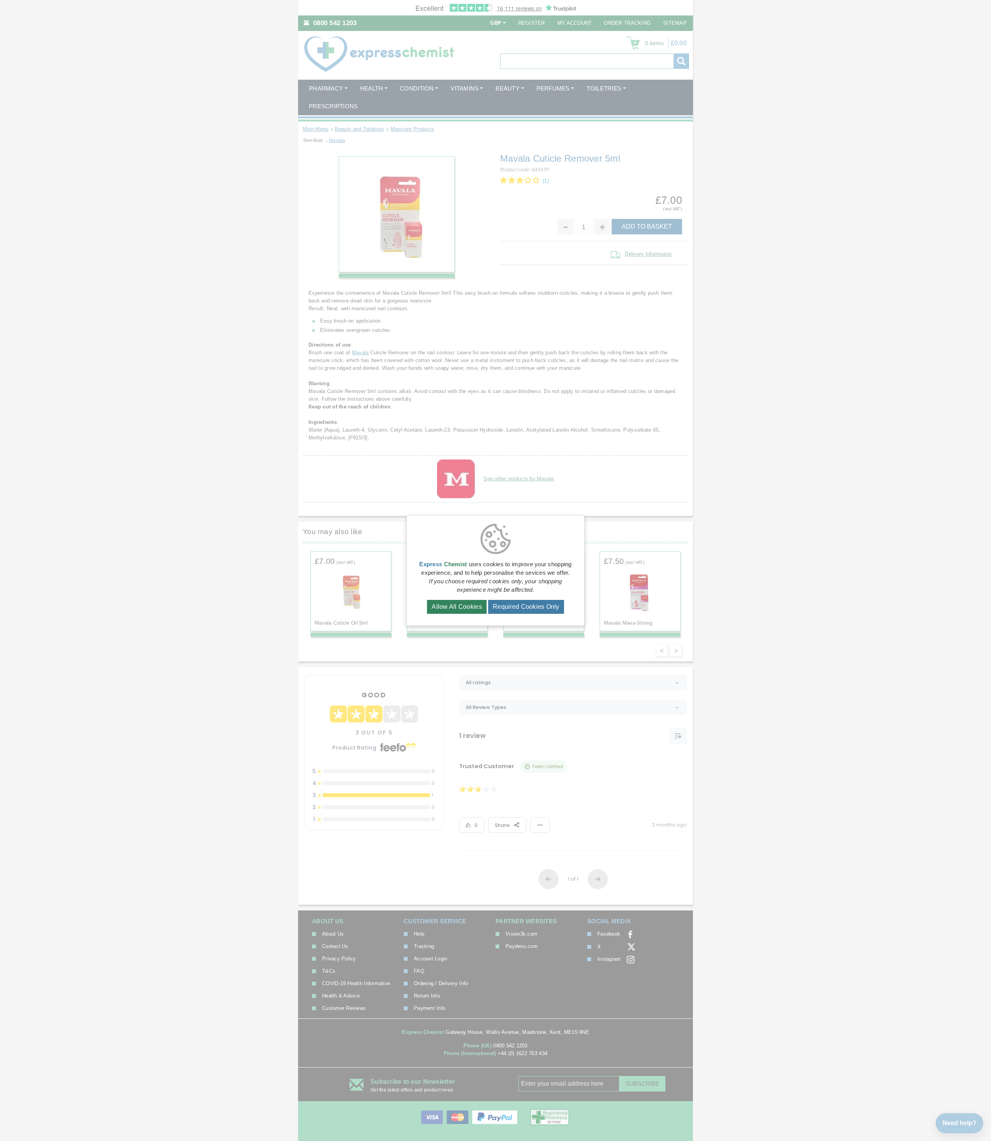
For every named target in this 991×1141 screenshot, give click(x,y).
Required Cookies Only (526, 606)
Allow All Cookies (457, 606)
